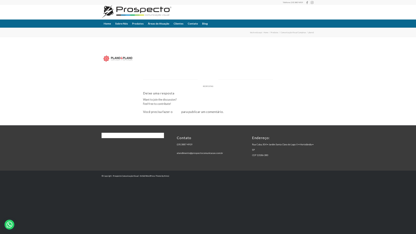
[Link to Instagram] (312, 2)
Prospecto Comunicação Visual (126, 176)
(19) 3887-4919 (297, 2)
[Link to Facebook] (307, 2)
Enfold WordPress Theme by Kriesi (154, 176)
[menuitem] (107, 24)
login (177, 112)
